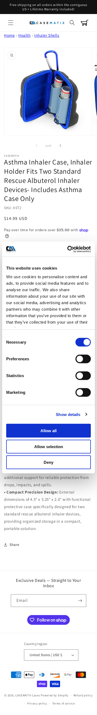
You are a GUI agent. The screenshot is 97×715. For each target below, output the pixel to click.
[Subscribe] (80, 600)
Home (9, 35)
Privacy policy (37, 703)
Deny (48, 462)
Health (24, 35)
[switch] (83, 359)
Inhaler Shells (46, 35)
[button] (11, 23)
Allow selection (48, 446)
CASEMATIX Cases (27, 695)
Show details (68, 414)
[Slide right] (60, 146)
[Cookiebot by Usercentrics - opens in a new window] (68, 249)
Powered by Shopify (54, 695)
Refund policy (83, 695)
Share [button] (14, 544)
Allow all (48, 430)
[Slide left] (37, 146)
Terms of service (63, 703)
